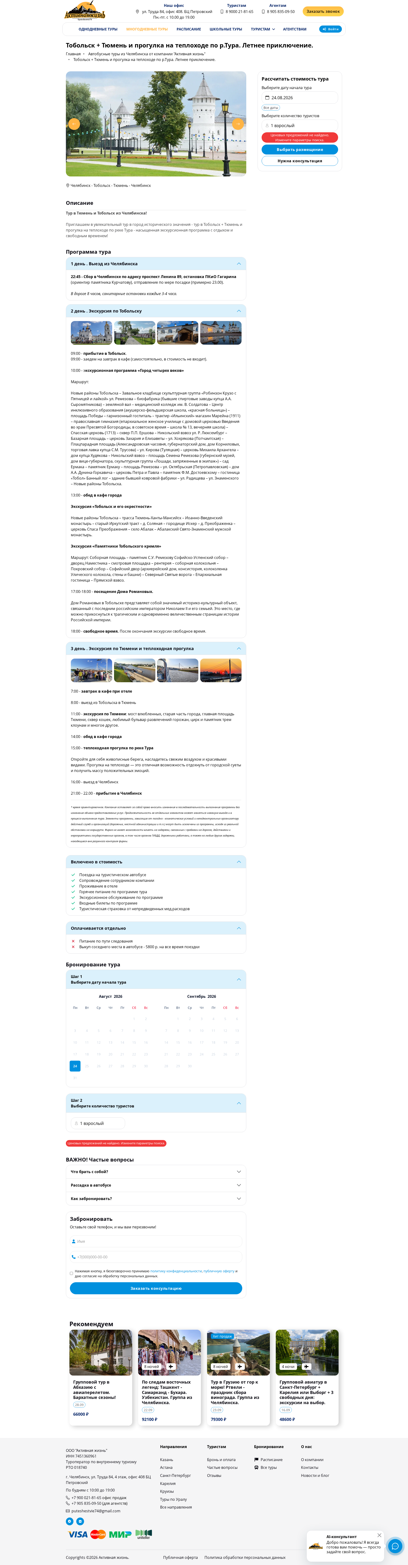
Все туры (269, 1467)
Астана (166, 1467)
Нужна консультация (300, 160)
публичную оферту (219, 1271)
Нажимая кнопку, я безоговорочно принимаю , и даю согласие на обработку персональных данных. (156, 1273)
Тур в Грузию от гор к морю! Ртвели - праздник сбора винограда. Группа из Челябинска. (235, 1392)
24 (75, 1066)
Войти (333, 29)
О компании (312, 1459)
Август (105, 996)
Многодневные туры (147, 29)
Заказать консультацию (156, 1288)
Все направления (176, 1507)
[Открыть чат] (395, 1546)
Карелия (168, 1483)
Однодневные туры (98, 29)
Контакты (309, 1467)
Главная (73, 53)
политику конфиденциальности (176, 1271)
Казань (166, 1459)
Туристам (260, 29)
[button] (74, 124)
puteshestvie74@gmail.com (96, 1511)
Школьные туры (226, 29)
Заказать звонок (323, 11)
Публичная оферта (180, 1557)
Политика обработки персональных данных (244, 1557)
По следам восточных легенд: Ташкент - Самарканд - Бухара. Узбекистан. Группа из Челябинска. (167, 1392)
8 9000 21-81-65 (239, 11)
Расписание (189, 29)
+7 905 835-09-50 (86, 1503)
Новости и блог (315, 1475)
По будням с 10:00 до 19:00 (90, 1490)
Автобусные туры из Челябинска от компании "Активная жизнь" (146, 53)
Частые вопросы (222, 1467)
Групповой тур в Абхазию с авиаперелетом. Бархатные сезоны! (94, 1389)
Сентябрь (196, 996)
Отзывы (214, 1475)
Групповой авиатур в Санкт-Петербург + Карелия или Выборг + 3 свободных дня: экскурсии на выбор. (306, 1392)
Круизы (167, 1491)
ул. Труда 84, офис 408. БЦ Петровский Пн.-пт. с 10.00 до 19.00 (176, 14)
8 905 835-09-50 (281, 11)
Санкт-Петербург (175, 1475)
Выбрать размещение (300, 149)
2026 (118, 996)
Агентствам (294, 29)
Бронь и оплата (221, 1459)
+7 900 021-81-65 (86, 1497)
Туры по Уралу (173, 1499)
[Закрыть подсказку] (379, 1535)
